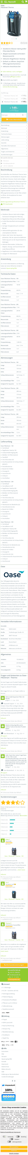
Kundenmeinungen (6, 154)
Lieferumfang (5, 140)
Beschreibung (5, 125)
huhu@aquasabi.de (8, 163)
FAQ (3, 1054)
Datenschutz (5, 1066)
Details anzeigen (14, 1153)
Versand (16, 110)
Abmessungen (5, 137)
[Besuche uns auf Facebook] (13, 1081)
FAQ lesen (6, 161)
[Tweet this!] (24, 43)
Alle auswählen (14, 1147)
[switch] (4, 1136)
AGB (3, 1072)
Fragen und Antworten (7, 151)
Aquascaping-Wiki (11, 268)
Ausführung (4, 93)
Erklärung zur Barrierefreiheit (10, 1074)
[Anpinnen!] (26, 43)
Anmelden (24, 815)
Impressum (5, 1064)
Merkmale (4, 128)
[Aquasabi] (9, 1)
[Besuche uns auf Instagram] (15, 1081)
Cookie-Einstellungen (8, 1077)
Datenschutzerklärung (6, 1132)
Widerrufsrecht (6, 1069)
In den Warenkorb (15, 119)
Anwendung (4, 131)
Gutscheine (5, 1051)
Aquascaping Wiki (7, 1059)
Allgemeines (4, 149)
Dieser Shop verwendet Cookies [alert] (14, 1107)
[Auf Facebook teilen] (22, 43)
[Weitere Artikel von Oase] (14, 574)
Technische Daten (6, 134)
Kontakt (4, 1061)
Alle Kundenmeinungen (15, 965)
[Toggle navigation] (2, 1)
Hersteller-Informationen (8, 146)
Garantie (3, 143)
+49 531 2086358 (8, 166)
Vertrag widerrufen (14, 979)
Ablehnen (14, 1150)
